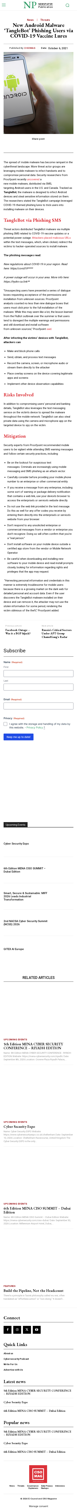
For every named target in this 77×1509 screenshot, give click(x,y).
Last (6, 680)
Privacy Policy (35, 727)
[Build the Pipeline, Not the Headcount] (38, 1257)
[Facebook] (7, 1330)
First (6, 667)
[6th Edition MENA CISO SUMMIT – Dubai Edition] (62, 870)
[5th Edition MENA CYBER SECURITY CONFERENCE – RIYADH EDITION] (38, 1011)
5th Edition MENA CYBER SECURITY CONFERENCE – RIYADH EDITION (33, 1046)
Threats (45, 20)
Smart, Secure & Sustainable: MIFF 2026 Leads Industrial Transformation (25, 896)
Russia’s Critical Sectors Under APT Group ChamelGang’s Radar (57, 633)
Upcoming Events (15, 1039)
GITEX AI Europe (14, 949)
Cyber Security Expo (16, 843)
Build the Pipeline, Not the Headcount (34, 1290)
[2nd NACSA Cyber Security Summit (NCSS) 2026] (62, 922)
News (30, 20)
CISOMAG (29, 48)
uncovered (33, 179)
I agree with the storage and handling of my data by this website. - (39, 725)
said (49, 329)
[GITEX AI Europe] (62, 949)
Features (9, 1286)
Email (13, 699)
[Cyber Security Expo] (62, 843)
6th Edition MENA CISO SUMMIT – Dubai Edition (37, 1210)
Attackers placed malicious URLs (51, 237)
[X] (27, 1330)
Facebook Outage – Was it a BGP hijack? (17, 631)
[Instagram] (17, 1330)
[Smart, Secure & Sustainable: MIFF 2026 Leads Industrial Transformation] (62, 896)
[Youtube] (37, 1330)
